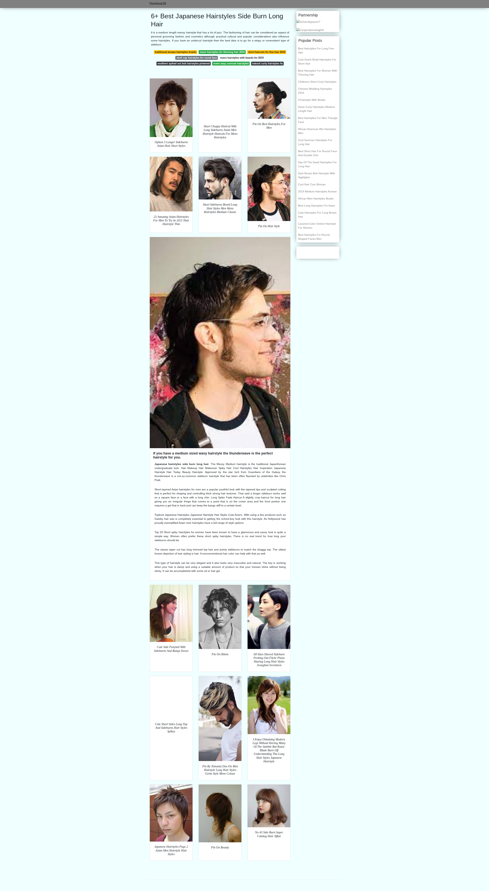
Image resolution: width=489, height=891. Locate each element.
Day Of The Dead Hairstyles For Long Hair (317, 164)
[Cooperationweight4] (310, 29)
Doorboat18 (158, 3)
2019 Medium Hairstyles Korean (317, 191)
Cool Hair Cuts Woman (312, 184)
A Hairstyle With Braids (311, 99)
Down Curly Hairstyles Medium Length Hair (316, 108)
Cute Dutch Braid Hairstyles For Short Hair (317, 61)
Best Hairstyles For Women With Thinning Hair (317, 72)
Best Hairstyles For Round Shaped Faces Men (314, 236)
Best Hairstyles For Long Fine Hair (316, 50)
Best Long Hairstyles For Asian (316, 205)
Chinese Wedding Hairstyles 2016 (315, 90)
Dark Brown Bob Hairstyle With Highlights (316, 175)
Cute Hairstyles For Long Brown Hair (317, 214)
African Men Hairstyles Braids (316, 198)
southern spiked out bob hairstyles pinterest (183, 63)
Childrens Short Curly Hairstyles (317, 81)
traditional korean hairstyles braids (175, 52)
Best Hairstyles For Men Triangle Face (318, 119)
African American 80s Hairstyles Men (317, 131)
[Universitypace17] (308, 21)
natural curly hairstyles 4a (267, 63)
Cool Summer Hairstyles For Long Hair (315, 142)
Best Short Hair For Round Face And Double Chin (317, 153)
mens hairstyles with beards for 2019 (242, 57)
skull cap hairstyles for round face (196, 57)
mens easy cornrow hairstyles (231, 63)
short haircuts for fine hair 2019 (266, 52)
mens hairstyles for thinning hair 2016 (222, 52)
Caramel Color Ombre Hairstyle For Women (317, 225)
